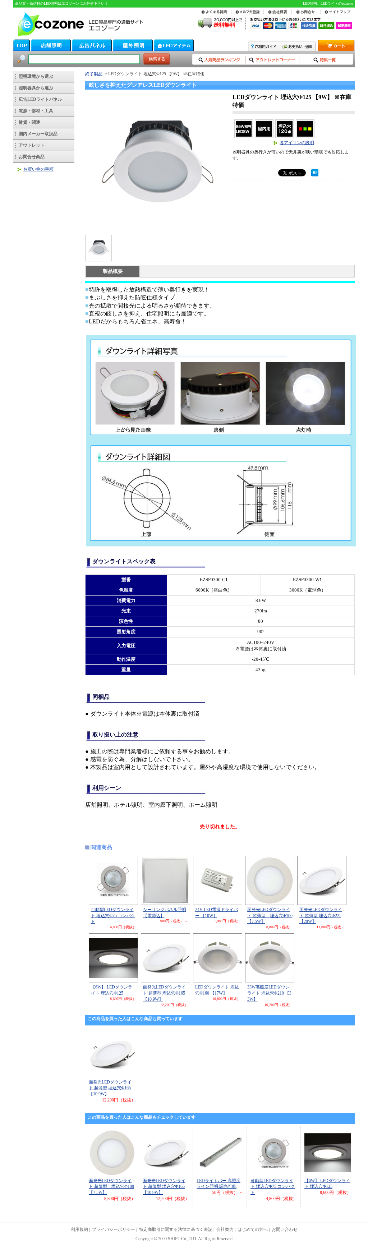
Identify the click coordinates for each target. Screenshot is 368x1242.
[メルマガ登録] (247, 14)
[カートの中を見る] (336, 49)
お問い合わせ (285, 1229)
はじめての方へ (253, 1229)
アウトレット (32, 145)
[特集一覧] (326, 63)
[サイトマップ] (337, 14)
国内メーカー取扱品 (38, 133)
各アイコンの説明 (297, 142)
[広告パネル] (92, 49)
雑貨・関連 (29, 122)
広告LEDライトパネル (40, 99)
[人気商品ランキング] (219, 63)
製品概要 (113, 271)
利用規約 (79, 1229)
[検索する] (156, 63)
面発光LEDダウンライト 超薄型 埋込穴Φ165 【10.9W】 (164, 993)
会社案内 (225, 1229)
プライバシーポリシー (113, 1229)
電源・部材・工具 (36, 110)
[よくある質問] (215, 14)
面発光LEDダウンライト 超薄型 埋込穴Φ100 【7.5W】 (270, 915)
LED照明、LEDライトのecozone (328, 3)
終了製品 (93, 73)
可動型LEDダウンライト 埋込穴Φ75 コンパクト (113, 915)
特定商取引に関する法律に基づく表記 (175, 1229)
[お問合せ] (306, 14)
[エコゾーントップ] (21, 49)
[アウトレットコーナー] (272, 63)
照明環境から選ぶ (36, 76)
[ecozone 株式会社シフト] (78, 36)
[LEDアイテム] (174, 49)
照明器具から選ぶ (36, 87)
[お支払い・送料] (297, 49)
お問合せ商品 (32, 156)
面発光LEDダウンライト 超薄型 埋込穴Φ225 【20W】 (320, 915)
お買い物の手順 (38, 169)
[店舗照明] (51, 49)
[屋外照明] (133, 49)
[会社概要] (278, 14)
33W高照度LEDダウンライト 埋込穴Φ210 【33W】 (269, 993)
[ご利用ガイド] (263, 49)
